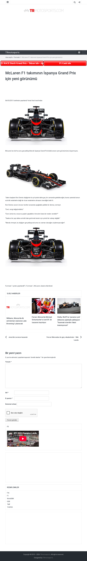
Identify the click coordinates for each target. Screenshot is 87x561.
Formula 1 (17, 57)
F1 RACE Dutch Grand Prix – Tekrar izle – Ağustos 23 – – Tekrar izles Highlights (22, 63)
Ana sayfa (9, 57)
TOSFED (10, 507)
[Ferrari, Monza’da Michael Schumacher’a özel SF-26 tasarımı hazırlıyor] (43, 306)
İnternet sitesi (10, 404)
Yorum (8, 362)
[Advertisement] (43, 31)
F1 (25, 286)
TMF (8, 504)
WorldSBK (10, 499)
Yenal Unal (31, 100)
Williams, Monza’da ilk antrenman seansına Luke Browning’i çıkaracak (16, 321)
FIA (8, 493)
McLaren (37, 286)
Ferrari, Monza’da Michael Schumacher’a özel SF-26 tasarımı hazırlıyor (42, 319)
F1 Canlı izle (65, 63)
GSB (8, 501)
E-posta (9, 398)
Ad (6, 393)
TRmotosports (12, 52)
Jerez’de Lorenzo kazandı (17, 337)
